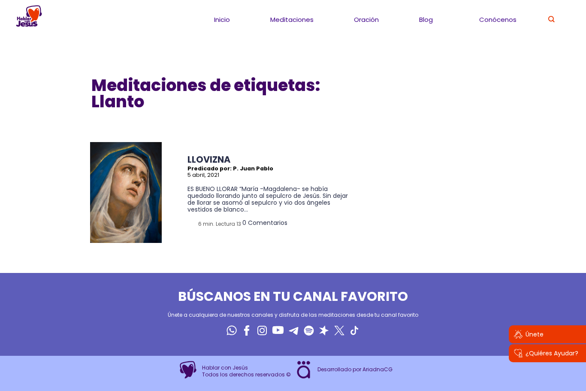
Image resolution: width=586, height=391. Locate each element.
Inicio (222, 19)
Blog (426, 19)
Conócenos (498, 19)
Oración (366, 19)
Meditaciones (292, 19)
